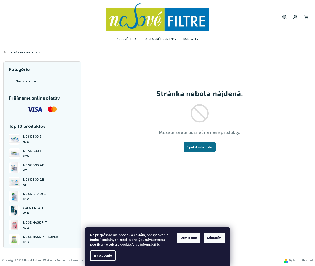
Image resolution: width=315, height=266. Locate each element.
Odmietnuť (188, 237)
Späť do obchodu (199, 147)
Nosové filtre (26, 81)
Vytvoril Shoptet (301, 260)
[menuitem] (127, 39)
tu (158, 244)
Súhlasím (214, 237)
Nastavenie (103, 255)
